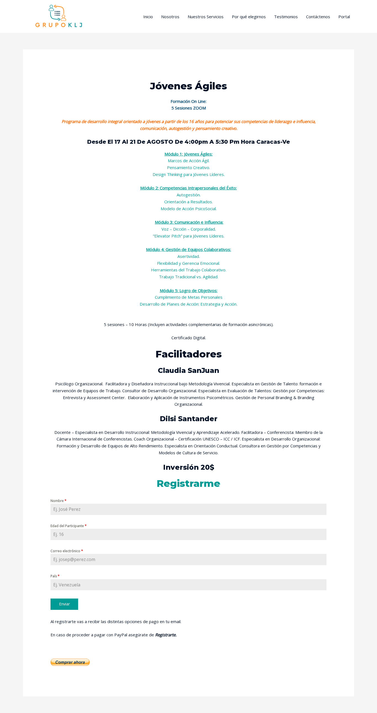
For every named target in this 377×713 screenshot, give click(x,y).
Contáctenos (318, 16)
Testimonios (286, 16)
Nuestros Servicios (206, 16)
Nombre (59, 500)
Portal (344, 16)
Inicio (148, 16)
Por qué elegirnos (249, 16)
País (55, 576)
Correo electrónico (67, 551)
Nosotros (170, 16)
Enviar (64, 604)
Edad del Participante (69, 526)
